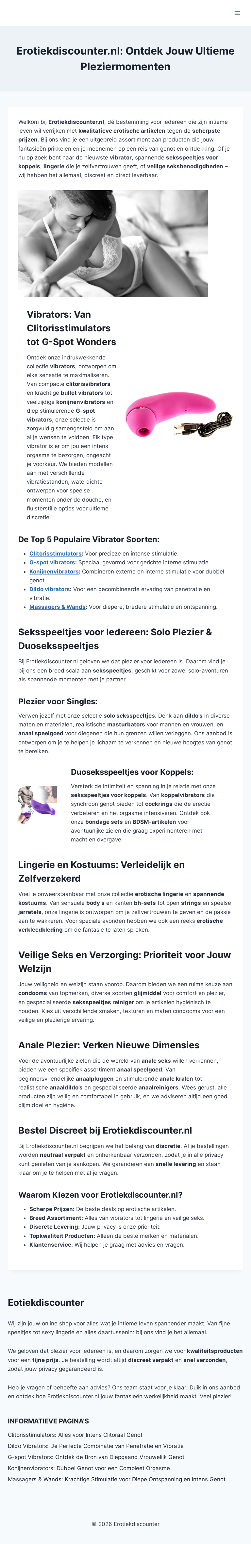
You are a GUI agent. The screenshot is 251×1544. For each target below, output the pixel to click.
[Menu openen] (237, 13)
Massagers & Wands (57, 607)
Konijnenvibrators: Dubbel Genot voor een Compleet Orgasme (89, 1468)
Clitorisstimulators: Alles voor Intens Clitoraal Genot (75, 1435)
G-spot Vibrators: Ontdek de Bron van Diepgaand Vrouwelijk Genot (96, 1457)
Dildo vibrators (49, 589)
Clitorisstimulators (55, 553)
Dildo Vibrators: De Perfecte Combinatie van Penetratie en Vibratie (96, 1446)
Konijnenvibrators (54, 571)
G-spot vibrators (52, 562)
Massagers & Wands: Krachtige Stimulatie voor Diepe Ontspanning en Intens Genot (117, 1479)
